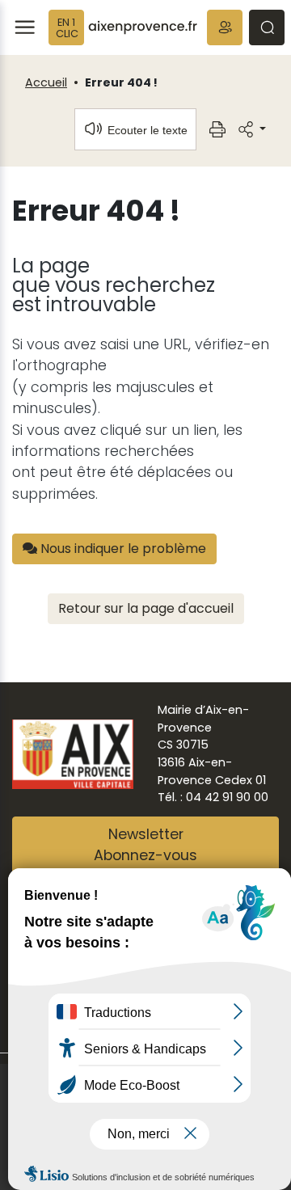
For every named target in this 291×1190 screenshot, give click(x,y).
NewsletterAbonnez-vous (145, 845)
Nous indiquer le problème (121, 548)
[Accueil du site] (142, 27)
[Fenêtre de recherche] (267, 27)
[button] (224, 27)
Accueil (46, 82)
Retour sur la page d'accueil (146, 608)
